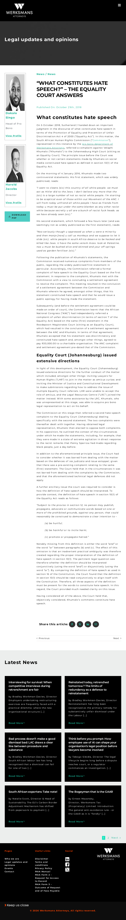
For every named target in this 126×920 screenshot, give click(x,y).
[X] (80, 624)
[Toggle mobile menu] (119, 5)
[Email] (96, 624)
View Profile (14, 135)
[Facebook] (72, 624)
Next (116, 638)
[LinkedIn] (88, 624)
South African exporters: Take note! (33, 791)
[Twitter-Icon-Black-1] (67, 868)
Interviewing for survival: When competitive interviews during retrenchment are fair (30, 686)
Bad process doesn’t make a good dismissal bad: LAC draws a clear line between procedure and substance (32, 744)
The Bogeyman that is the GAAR (91, 791)
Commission (100, 140)
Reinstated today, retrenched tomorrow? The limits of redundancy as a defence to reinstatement (89, 688)
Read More (16, 723)
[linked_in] (67, 858)
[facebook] (67, 863)
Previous (44, 638)
